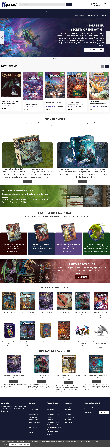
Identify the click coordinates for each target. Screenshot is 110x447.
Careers (31, 424)
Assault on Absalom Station (31, 104)
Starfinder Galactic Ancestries (82, 312)
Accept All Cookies (24, 444)
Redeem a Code (33, 417)
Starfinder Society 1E (53, 424)
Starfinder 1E (50, 419)
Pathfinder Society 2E (53, 422)
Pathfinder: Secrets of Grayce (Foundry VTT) (96, 246)
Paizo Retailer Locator (35, 422)
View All (49, 434)
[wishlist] (15, 84)
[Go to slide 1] (53, 58)
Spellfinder (46, 341)
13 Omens (32, 11)
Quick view (9, 84)
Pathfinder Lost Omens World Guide (41, 246)
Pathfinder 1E (51, 409)
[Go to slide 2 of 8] (107, 66)
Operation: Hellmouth (64, 341)
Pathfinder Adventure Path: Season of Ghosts (96, 375)
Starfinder (24, 11)
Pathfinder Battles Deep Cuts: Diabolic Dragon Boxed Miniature (101, 343)
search (69, 4)
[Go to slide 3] (2, 37)
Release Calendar (80, 15)
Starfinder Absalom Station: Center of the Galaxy (53, 103)
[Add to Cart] (7, 84)
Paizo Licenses (33, 430)
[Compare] (12, 84)
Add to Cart (27, 181)
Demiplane (31, 194)
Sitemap (31, 432)
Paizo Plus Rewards (93, 15)
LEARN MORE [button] (82, 277)
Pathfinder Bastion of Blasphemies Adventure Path (75, 103)
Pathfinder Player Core (14, 246)
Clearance (77, 11)
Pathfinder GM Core (14, 250)
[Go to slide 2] (108, 37)
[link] (8, 106)
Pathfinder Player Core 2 (13, 248)
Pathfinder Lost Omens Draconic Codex (14, 375)
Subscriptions (6, 11)
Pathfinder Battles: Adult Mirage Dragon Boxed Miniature (11, 102)
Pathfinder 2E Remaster (53, 431)
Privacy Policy (96, 441)
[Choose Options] (28, 84)
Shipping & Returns (34, 419)
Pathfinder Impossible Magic (98, 103)
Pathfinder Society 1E (53, 414)
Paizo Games (62, 11)
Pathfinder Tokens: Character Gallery (96, 250)
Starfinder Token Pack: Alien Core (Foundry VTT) (96, 248)
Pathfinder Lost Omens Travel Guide (41, 253)
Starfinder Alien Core (68, 251)
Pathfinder (16, 11)
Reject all (13, 444)
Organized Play (33, 427)
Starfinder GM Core (69, 250)
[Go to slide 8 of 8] (102, 66)
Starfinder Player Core (68, 248)
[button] (94, 50)
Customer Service (33, 414)
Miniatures (53, 11)
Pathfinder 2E (51, 412)
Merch (70, 11)
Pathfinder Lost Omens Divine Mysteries (41, 248)
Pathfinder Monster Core (13, 251)
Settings (5, 444)
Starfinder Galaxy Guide (69, 246)
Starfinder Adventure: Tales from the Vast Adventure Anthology (101, 314)
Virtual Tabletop (42, 11)
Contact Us (104, 15)
